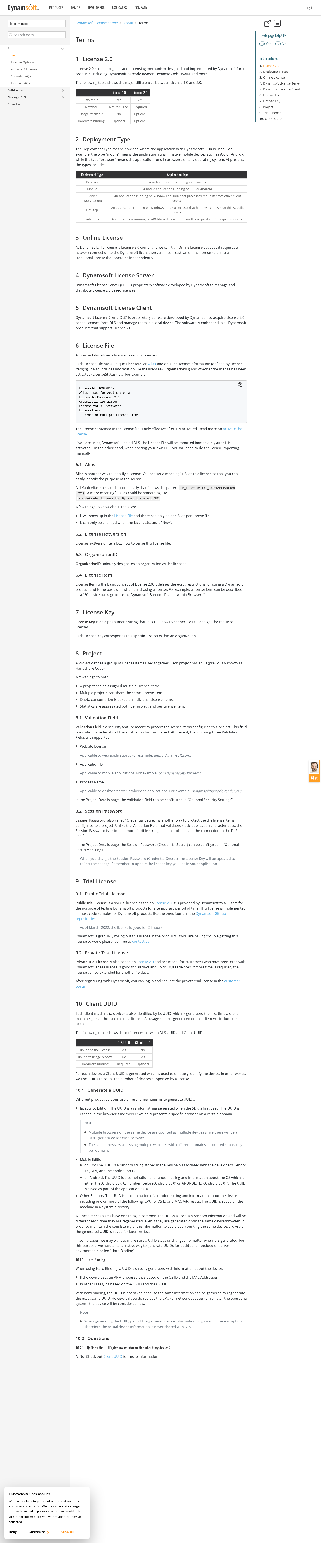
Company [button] (141, 7)
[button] (314, 771)
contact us (140, 941)
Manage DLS (17, 97)
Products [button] (56, 7)
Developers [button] (96, 7)
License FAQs (20, 83)
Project (268, 107)
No (284, 43)
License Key (271, 101)
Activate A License (24, 69)
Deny (13, 1532)
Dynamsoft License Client (281, 89)
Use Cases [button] (119, 7)
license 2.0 (163, 903)
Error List (15, 104)
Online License (274, 77)
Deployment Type (276, 72)
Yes (268, 43)
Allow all (67, 1532)
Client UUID (112, 1356)
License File (123, 515)
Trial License (272, 113)
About (128, 22)
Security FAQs (21, 76)
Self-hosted (16, 90)
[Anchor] (115, 58)
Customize (37, 1532)
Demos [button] (75, 7)
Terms (15, 55)
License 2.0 (271, 66)
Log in (309, 7)
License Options (22, 62)
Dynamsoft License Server (97, 22)
